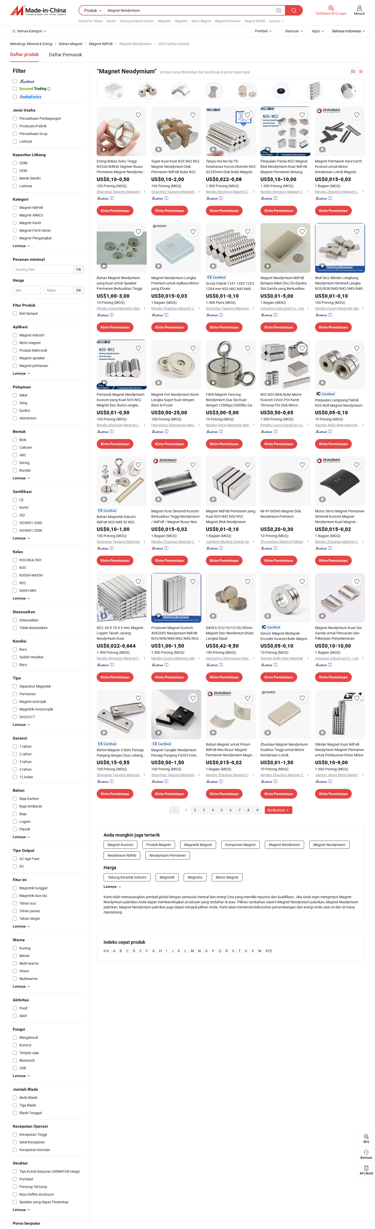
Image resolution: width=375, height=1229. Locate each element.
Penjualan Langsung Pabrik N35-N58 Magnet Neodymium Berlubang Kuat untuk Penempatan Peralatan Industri (340, 403)
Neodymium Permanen (167, 855)
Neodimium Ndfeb (122, 855)
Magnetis (181, 21)
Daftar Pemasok (65, 54)
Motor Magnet (201, 21)
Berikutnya (276, 810)
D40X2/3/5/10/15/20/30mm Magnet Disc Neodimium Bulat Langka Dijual (230, 633)
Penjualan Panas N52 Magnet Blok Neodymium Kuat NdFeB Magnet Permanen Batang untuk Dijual (284, 166)
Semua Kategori (29, 31)
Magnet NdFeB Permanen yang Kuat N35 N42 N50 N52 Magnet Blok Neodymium (230, 516)
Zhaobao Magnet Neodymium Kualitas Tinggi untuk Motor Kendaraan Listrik (284, 749)
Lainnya (110, 886)
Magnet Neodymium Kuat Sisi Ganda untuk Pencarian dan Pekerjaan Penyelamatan (338, 633)
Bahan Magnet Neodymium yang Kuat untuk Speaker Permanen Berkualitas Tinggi (119, 283)
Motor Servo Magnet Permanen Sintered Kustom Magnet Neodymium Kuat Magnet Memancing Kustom (340, 516)
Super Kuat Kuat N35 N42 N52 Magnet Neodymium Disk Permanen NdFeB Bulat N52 (175, 166)
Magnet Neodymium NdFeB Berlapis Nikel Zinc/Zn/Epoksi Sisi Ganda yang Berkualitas (283, 283)
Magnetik (164, 21)
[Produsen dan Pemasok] (38, 10)
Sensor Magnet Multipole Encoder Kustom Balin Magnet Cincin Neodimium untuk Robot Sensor (284, 636)
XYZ (269, 950)
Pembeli (261, 31)
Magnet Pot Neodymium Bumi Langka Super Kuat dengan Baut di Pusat (175, 399)
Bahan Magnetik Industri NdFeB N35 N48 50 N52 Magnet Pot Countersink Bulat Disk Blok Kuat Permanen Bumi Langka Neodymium (121, 519)
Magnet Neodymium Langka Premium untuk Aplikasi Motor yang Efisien (175, 283)
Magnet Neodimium (284, 844)
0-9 (106, 950)
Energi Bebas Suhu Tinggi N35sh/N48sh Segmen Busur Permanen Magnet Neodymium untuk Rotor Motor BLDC (121, 166)
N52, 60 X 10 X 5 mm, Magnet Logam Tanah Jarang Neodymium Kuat (120, 633)
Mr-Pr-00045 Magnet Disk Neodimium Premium (280, 514)
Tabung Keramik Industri (137, 21)
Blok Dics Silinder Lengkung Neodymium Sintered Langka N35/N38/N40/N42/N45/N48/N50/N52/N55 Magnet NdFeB (340, 283)
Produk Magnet (158, 844)
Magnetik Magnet (198, 844)
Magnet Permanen (228, 21)
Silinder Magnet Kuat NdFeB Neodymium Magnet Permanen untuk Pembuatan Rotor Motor (339, 749)
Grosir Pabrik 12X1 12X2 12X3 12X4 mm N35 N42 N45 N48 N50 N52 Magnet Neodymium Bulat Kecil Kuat (230, 286)
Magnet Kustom (120, 844)
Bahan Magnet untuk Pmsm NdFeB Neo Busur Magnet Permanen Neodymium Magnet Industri (230, 750)
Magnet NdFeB (255, 21)
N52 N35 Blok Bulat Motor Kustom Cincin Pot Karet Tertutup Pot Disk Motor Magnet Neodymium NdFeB (282, 400)
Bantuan (292, 31)
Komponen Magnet (240, 844)
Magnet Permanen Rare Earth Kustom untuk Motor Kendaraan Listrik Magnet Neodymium (338, 166)
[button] (355, 91)
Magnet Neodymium (329, 844)
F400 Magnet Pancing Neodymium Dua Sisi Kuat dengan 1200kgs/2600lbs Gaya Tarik (231, 400)
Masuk (359, 13)
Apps (316, 31)
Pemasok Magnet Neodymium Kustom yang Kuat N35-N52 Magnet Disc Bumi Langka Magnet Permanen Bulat (120, 400)
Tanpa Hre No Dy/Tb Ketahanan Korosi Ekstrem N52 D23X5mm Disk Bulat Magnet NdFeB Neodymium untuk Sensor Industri (231, 166)
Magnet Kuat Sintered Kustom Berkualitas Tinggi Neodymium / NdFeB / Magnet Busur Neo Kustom (175, 516)
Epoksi (111, 21)
